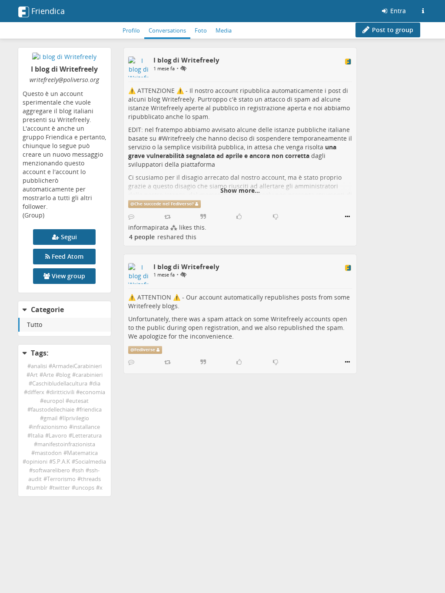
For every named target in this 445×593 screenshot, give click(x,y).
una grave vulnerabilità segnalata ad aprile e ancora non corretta (232, 151)
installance (86, 427)
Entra (397, 11)
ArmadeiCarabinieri (77, 366)
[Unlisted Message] (183, 68)
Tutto (34, 324)
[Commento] (131, 216)
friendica (91, 409)
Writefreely (178, 138)
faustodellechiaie (52, 409)
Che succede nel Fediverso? (164, 204)
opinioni (36, 461)
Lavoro (58, 435)
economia (92, 392)
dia (96, 383)
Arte (48, 375)
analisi (39, 366)
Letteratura (87, 435)
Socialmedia (90, 461)
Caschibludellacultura (59, 383)
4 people (142, 237)
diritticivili (62, 392)
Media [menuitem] (224, 30)
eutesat (79, 401)
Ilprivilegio (76, 418)
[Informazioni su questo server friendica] (422, 11)
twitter (61, 487)
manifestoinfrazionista (66, 444)
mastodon (48, 453)
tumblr (38, 487)
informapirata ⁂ (152, 227)
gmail (50, 418)
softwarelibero (51, 470)
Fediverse (144, 350)
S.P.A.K (61, 461)
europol (53, 401)
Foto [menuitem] (201, 30)
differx (35, 392)
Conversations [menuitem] (167, 30)
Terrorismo (61, 479)
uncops (84, 487)
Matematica (82, 453)
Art (34, 375)
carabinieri (89, 375)
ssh (79, 470)
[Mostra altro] (347, 216)
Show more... (240, 190)
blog (64, 375)
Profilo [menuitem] (131, 30)
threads (91, 479)
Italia (37, 435)
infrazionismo (49, 427)
